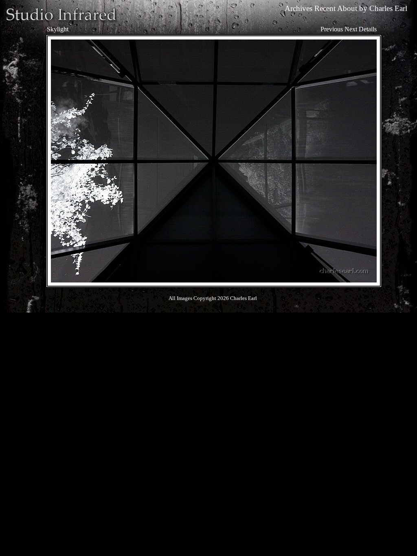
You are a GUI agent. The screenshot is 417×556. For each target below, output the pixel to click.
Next (351, 29)
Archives (298, 8)
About (347, 8)
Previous (331, 29)
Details (368, 29)
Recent (325, 8)
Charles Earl (388, 8)
